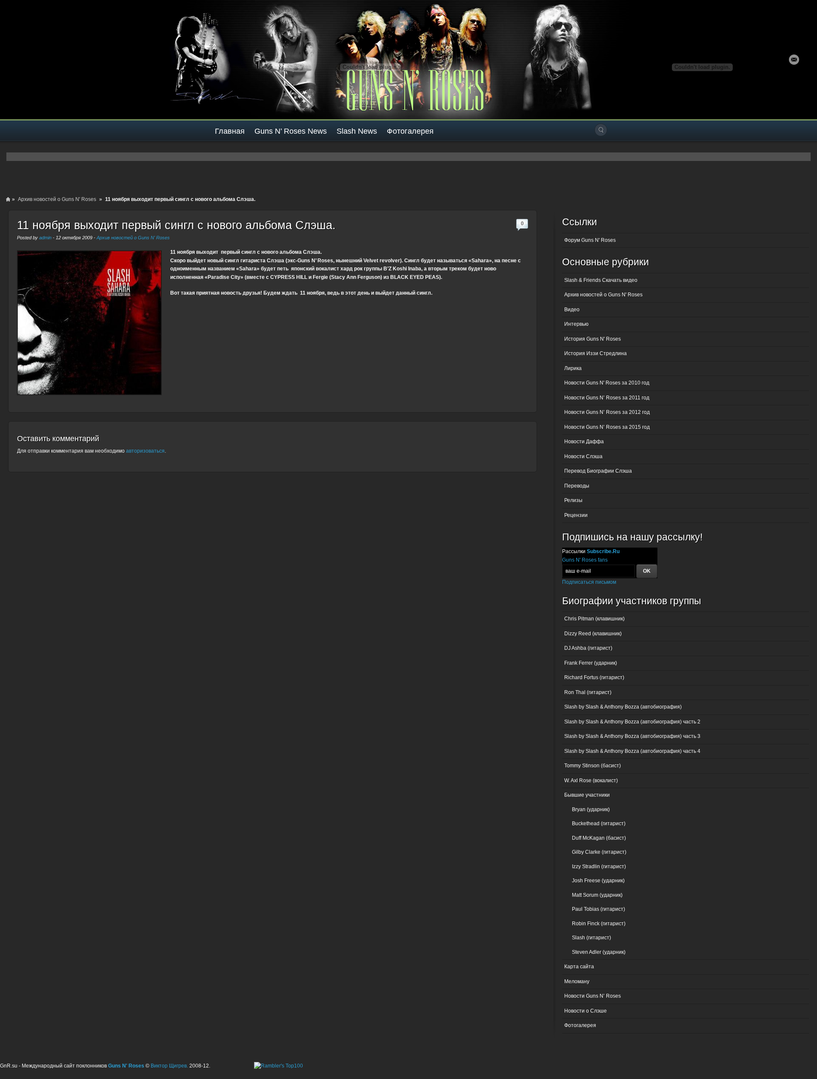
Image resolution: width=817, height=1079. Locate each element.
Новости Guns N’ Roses (592, 996)
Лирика (573, 368)
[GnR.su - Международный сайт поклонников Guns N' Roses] (24, 60)
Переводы (576, 486)
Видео (572, 310)
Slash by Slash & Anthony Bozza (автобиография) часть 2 (632, 722)
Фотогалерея (410, 131)
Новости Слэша (583, 456)
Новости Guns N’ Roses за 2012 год (607, 412)
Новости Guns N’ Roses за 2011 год (606, 398)
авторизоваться (145, 451)
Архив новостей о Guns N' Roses (57, 199)
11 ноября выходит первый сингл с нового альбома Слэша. (176, 225)
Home (8, 199)
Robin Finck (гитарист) (599, 924)
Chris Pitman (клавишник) (594, 619)
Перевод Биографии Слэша (598, 471)
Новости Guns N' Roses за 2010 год (606, 383)
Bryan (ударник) (591, 809)
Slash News (357, 131)
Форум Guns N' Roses (590, 240)
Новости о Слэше (585, 1011)
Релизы (573, 500)
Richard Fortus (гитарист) (594, 677)
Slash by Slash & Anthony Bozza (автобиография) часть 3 (632, 736)
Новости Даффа (584, 442)
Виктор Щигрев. (169, 1066)
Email (794, 60)
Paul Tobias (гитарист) (598, 909)
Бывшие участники (587, 795)
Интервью (576, 324)
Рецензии (576, 515)
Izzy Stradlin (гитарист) (599, 867)
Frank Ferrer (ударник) (590, 663)
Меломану (576, 981)
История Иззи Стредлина (595, 353)
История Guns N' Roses (592, 339)
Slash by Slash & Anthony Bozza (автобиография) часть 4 (632, 751)
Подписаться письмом (589, 582)
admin (45, 237)
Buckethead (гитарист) (599, 823)
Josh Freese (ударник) (598, 881)
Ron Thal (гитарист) (587, 692)
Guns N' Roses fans (585, 560)
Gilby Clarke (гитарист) (599, 852)
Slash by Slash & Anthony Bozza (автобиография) (623, 707)
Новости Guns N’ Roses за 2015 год (607, 427)
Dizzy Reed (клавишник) (593, 634)
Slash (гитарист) (591, 938)
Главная (230, 131)
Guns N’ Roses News (290, 131)
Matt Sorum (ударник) (597, 895)
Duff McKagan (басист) (599, 838)
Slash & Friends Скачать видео (600, 280)
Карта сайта (579, 967)
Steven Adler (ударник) (599, 952)
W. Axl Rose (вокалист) (591, 780)
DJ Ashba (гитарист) (588, 648)
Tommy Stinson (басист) (592, 766)
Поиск (600, 129)
